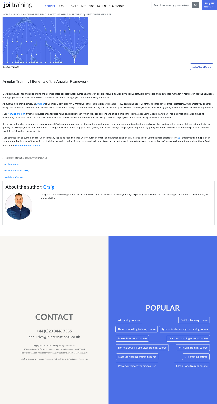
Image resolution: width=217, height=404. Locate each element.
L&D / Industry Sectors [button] (110, 6)
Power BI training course (132, 338)
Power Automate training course (137, 365)
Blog (91, 6)
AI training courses (129, 320)
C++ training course (195, 356)
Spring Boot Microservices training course (142, 347)
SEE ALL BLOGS (201, 66)
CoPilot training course (194, 320)
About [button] (62, 6)
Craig (48, 187)
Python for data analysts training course (184, 329)
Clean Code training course (192, 365)
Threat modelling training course (136, 329)
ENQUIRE (210, 5)
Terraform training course (193, 347)
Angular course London (27, 144)
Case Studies (78, 6)
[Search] (195, 5)
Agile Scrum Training (14, 177)
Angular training (16, 113)
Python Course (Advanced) (17, 170)
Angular (40, 103)
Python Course (11, 164)
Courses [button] (50, 6)
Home (6, 14)
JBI (179, 137)
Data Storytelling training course (137, 356)
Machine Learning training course (188, 338)
